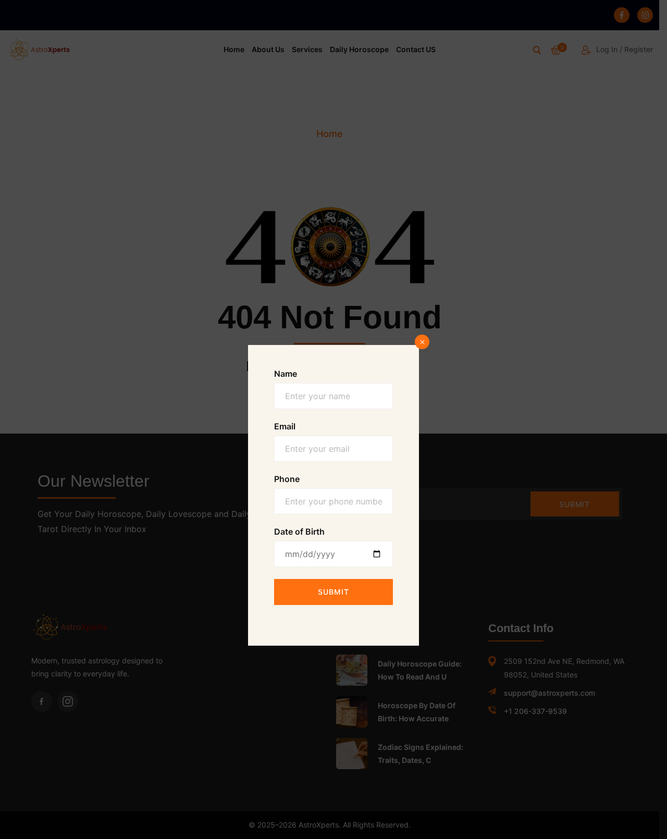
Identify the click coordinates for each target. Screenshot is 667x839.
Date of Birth (299, 531)
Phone (287, 479)
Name (285, 373)
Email (284, 426)
